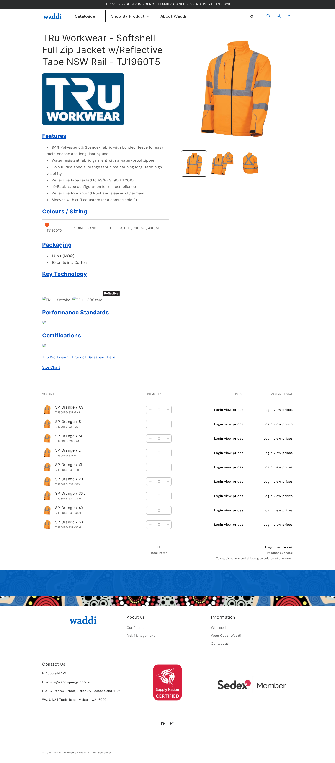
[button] (269, 16)
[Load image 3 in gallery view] (250, 163)
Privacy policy (102, 752)
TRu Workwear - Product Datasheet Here (78, 357)
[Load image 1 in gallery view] (194, 163)
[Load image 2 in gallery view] (222, 163)
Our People (135, 628)
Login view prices (228, 410)
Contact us (220, 643)
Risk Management (141, 636)
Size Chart (51, 367)
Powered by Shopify (76, 752)
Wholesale (219, 628)
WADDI (57, 752)
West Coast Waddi (226, 636)
